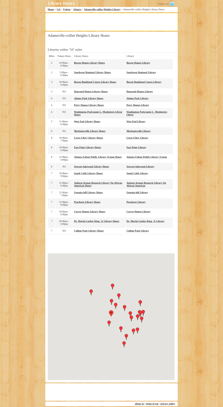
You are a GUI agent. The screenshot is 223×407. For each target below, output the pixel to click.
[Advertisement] (111, 22)
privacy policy (167, 403)
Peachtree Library (136, 202)
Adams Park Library (137, 98)
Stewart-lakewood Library (140, 166)
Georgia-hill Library (137, 192)
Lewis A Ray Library (137, 138)
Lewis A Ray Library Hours (88, 138)
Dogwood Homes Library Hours (91, 91)
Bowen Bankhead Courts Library (144, 82)
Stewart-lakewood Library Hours (91, 166)
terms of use (152, 403)
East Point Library (136, 147)
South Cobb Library (137, 173)
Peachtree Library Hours (87, 202)
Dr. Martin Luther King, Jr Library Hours (96, 221)
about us (139, 403)
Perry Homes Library (137, 105)
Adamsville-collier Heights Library (102, 9)
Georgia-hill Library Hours (88, 192)
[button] (111, 313)
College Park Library (137, 231)
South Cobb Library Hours (88, 173)
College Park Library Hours (89, 231)
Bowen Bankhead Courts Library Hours (95, 82)
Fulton (66, 9)
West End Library (135, 121)
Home (51, 9)
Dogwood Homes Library (139, 91)
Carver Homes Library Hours (89, 211)
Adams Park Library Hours (88, 98)
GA (58, 9)
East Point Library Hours (87, 147)
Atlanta (77, 9)
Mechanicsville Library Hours (89, 131)
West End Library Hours (87, 121)
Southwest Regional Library (141, 72)
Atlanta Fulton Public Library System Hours (98, 157)
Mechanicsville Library (138, 131)
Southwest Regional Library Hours (92, 72)
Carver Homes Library (138, 211)
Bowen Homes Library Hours (89, 63)
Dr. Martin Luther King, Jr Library (145, 221)
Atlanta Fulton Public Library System (146, 157)
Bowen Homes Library (138, 63)
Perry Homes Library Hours (89, 105)
